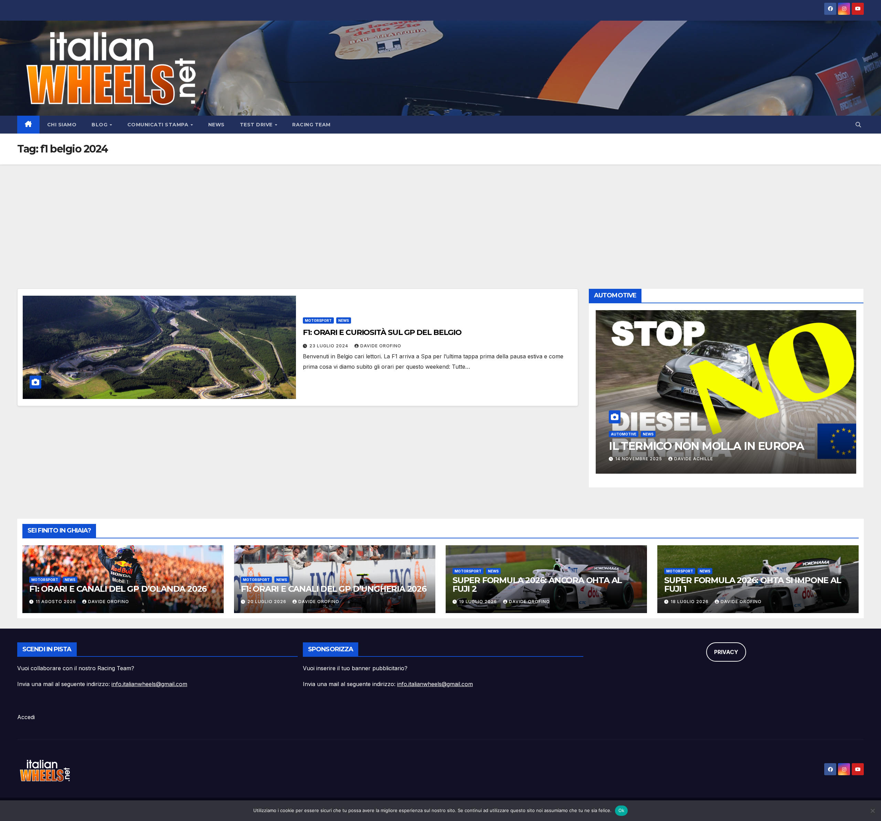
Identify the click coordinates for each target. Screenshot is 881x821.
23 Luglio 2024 (329, 345)
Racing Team (311, 125)
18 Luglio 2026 (690, 601)
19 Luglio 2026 (478, 601)
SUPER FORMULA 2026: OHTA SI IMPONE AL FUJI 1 (752, 584)
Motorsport (318, 320)
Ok (621, 810)
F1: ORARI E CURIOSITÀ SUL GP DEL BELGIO (382, 332)
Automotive (623, 434)
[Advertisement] (440, 216)
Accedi (26, 717)
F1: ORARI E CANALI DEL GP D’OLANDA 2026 (117, 589)
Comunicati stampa (158, 125)
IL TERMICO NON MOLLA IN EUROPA (706, 446)
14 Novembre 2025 (639, 458)
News (216, 125)
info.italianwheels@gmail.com (149, 684)
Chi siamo (62, 125)
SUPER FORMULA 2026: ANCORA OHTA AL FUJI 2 (537, 584)
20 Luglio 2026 (267, 601)
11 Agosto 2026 (56, 601)
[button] (858, 124)
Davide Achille (693, 458)
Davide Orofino (380, 345)
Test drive (257, 125)
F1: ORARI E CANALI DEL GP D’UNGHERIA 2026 (333, 589)
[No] (872, 810)
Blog (100, 125)
